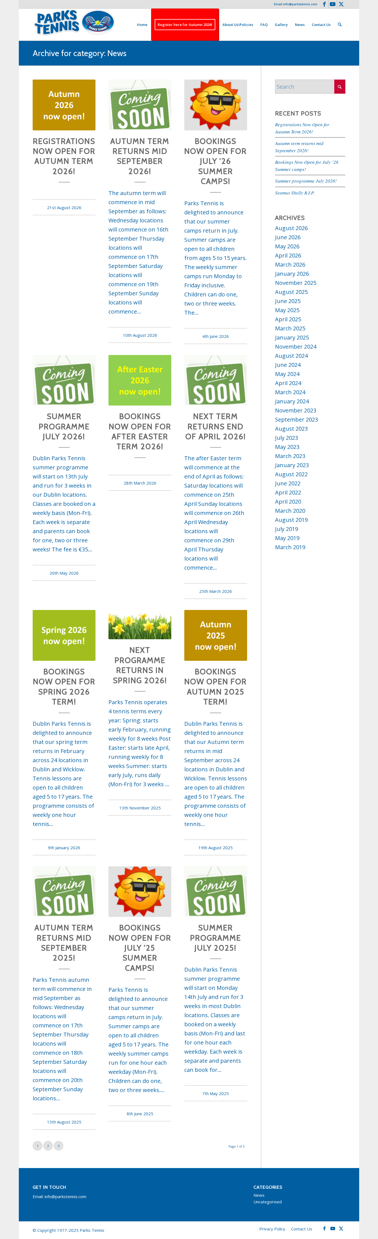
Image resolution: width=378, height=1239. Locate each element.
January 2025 (292, 337)
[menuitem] (142, 25)
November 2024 (295, 346)
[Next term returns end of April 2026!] (215, 380)
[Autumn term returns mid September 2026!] (139, 105)
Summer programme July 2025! (215, 938)
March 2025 (290, 328)
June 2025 (288, 301)
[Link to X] (341, 4)
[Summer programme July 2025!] (215, 891)
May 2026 (287, 246)
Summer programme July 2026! (64, 426)
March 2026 (290, 264)
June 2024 (288, 365)
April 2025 (288, 319)
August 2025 (291, 292)
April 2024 (288, 383)
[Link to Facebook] (324, 4)
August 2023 (291, 428)
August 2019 (291, 520)
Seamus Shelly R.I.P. (294, 193)
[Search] (339, 25)
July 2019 (286, 529)
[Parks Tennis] (74, 25)
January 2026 (292, 273)
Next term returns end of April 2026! (215, 426)
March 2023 (290, 456)
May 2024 (287, 374)
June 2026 (288, 237)
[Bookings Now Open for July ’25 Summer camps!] (139, 891)
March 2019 (290, 547)
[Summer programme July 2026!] (64, 380)
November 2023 (295, 410)
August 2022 (291, 474)
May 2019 (287, 538)
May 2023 (287, 447)
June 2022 (288, 483)
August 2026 (291, 228)
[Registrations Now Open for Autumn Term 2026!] (64, 105)
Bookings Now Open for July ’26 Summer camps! (215, 161)
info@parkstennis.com (300, 4)
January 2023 (292, 465)
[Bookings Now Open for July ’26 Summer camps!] (215, 105)
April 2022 (288, 492)
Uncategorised (267, 1201)
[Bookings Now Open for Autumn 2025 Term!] (215, 635)
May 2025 (287, 310)
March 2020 (290, 510)
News (259, 1195)
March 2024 (290, 392)
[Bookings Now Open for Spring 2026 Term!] (64, 635)
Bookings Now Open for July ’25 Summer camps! (140, 948)
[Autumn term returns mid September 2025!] (64, 891)
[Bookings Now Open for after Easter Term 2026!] (139, 380)
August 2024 (291, 355)
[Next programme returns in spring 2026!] (139, 624)
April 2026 (288, 255)
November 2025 (295, 282)
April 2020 (288, 501)
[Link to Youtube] (333, 4)
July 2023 (286, 437)
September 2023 (296, 419)
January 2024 (292, 401)
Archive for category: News (79, 53)
